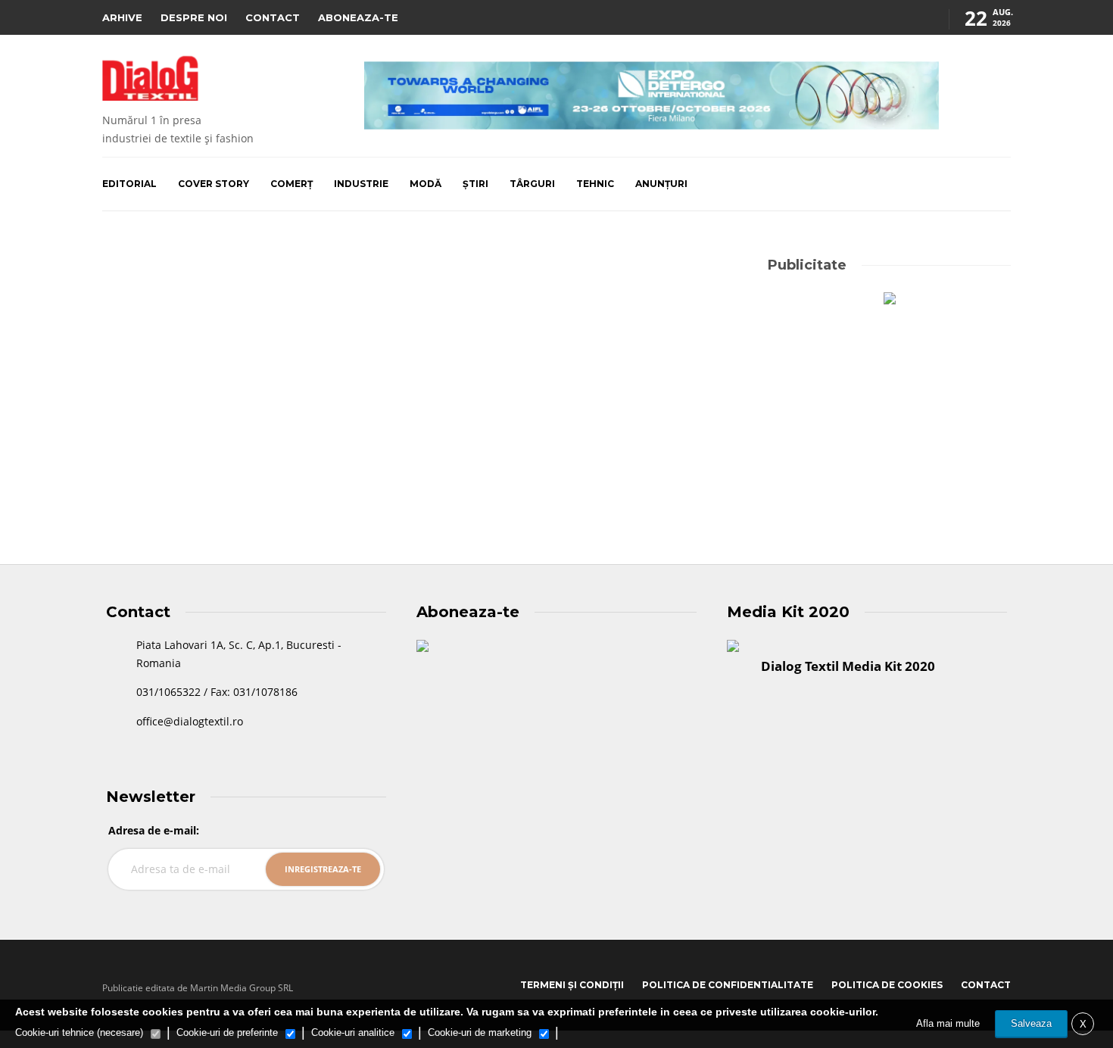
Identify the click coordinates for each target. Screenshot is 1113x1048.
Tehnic (595, 183)
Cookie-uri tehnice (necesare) (79, 1032)
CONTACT (272, 17)
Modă (425, 183)
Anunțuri (661, 183)
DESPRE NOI (194, 17)
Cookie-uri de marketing (480, 1032)
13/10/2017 (204, 462)
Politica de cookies (887, 984)
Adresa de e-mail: (153, 830)
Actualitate (143, 285)
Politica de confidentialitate (727, 984)
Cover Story (213, 183)
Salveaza (1031, 1023)
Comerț (291, 183)
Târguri (532, 183)
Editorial (129, 183)
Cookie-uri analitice (352, 1032)
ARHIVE (122, 17)
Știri (475, 183)
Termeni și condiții (572, 984)
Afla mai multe (948, 1023)
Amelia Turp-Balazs (141, 462)
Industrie (361, 183)
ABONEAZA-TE (358, 17)
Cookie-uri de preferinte (227, 1032)
